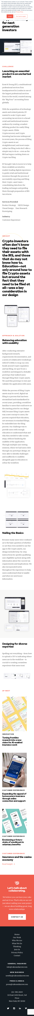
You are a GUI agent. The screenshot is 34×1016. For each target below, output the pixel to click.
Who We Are (17, 940)
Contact (17, 955)
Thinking (17, 946)
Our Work (17, 937)
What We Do (17, 943)
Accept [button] (10, 16)
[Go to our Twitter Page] (8, 1008)
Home (17, 934)
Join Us (17, 949)
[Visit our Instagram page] (14, 1008)
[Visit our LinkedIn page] (20, 1008)
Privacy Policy (17, 952)
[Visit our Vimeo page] (26, 1008)
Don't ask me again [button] (21, 16)
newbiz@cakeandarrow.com (17, 976)
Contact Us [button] (17, 917)
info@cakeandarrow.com (17, 967)
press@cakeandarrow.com (17, 984)
